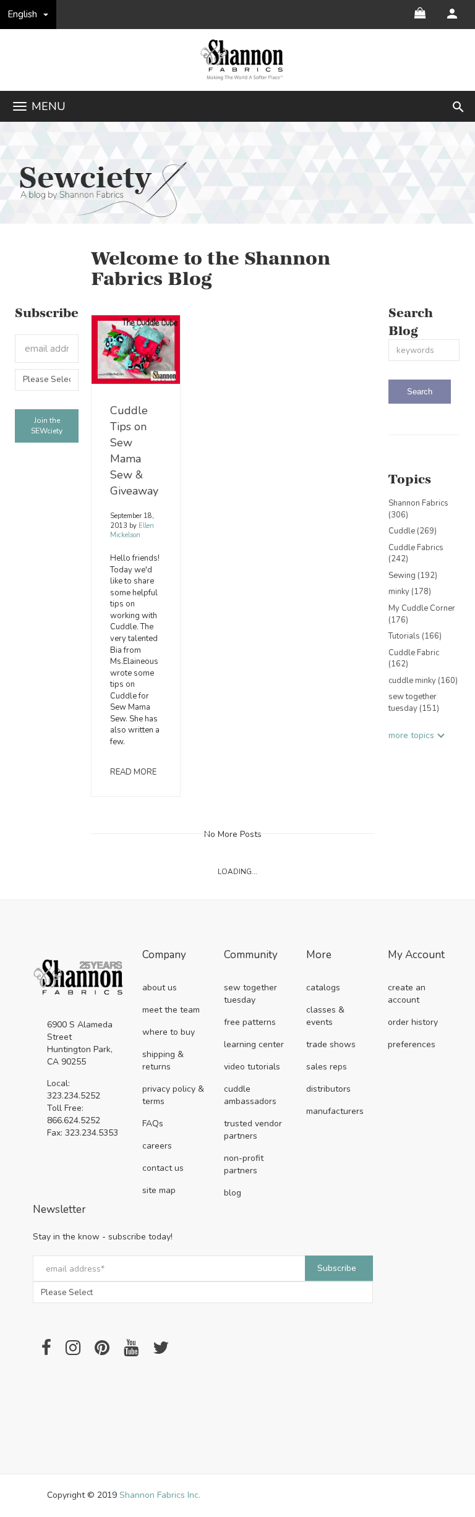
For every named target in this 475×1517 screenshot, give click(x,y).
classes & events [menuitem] (325, 1016)
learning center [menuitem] (254, 1044)
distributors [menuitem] (328, 1089)
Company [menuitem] (164, 955)
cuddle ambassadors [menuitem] (250, 1095)
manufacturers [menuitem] (335, 1111)
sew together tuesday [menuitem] (250, 994)
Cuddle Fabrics (415, 553)
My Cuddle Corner (421, 614)
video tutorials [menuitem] (252, 1067)
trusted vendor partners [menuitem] (253, 1130)
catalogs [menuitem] (323, 987)
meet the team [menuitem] (171, 1010)
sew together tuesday (413, 702)
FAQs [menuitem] (152, 1123)
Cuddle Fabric (413, 658)
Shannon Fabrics (418, 509)
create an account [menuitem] (407, 994)
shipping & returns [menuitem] (163, 1060)
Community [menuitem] (251, 955)
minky (409, 591)
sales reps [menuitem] (326, 1067)
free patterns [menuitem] (250, 1022)
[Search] (419, 392)
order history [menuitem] (413, 1022)
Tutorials (415, 636)
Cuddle (412, 531)
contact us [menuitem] (163, 1168)
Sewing (412, 575)
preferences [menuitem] (411, 1044)
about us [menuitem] (159, 987)
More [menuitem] (319, 955)
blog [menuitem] (232, 1193)
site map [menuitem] (159, 1190)
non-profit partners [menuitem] (243, 1164)
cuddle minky (423, 680)
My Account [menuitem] (416, 955)
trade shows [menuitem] (331, 1044)
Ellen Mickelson (132, 530)
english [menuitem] (22, 14)
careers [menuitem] (157, 1146)
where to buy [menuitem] (168, 1032)
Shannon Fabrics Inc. (159, 1495)
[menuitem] (452, 13)
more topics (411, 735)
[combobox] (424, 350)
